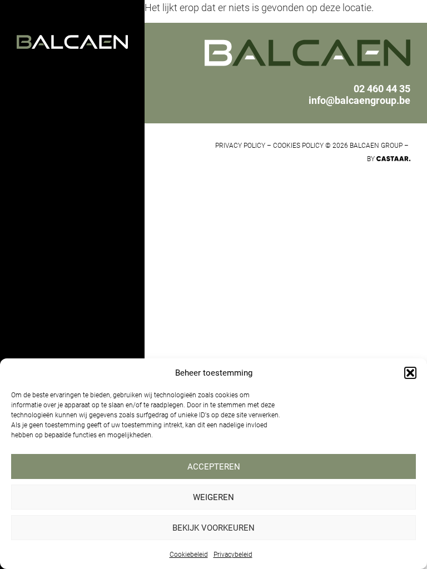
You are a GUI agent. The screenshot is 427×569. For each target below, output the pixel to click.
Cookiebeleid (189, 554)
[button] (410, 372)
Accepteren (213, 467)
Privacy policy (240, 145)
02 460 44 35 (382, 88)
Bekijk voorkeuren (213, 528)
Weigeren (213, 497)
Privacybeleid (233, 554)
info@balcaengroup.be (359, 100)
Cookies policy (298, 145)
